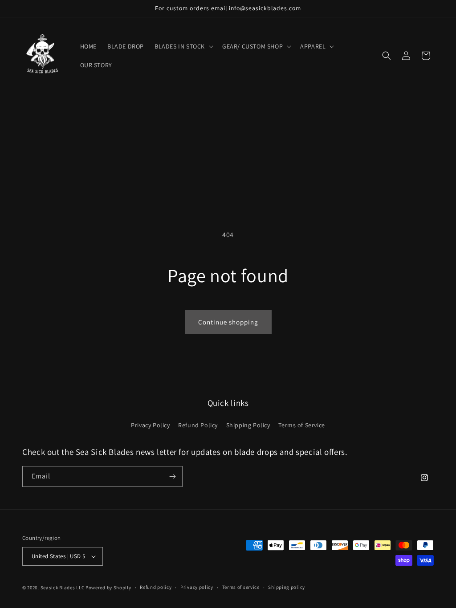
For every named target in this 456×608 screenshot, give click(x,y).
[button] (183, 46)
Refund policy (155, 587)
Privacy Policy (150, 425)
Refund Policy (198, 425)
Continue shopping (228, 322)
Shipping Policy (248, 425)
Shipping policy (286, 587)
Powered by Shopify (108, 587)
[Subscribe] (172, 476)
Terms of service (241, 587)
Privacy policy (196, 587)
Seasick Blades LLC (63, 587)
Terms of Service (301, 425)
